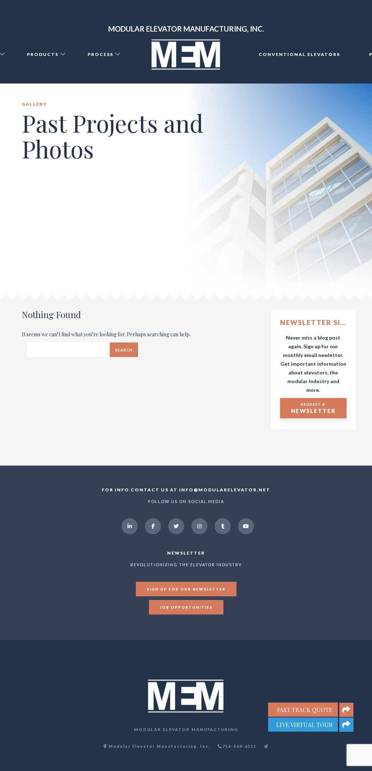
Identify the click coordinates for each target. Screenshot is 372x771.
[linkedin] (130, 526)
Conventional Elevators (299, 54)
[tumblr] (223, 526)
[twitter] (176, 526)
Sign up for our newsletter (186, 589)
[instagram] (199, 526)
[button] (346, 725)
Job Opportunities (186, 607)
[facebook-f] (153, 526)
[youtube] (246, 526)
